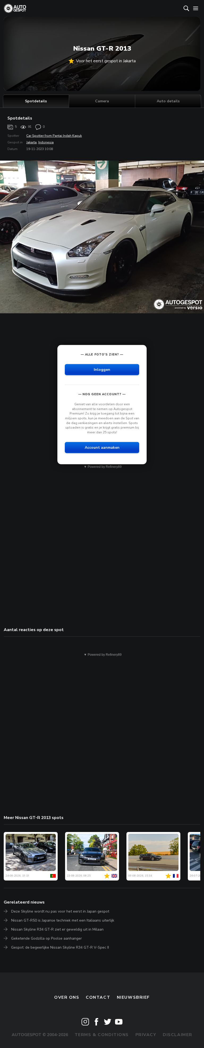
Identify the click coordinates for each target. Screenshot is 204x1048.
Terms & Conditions (102, 1035)
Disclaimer (177, 1035)
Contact (98, 997)
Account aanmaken (102, 447)
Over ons (66, 997)
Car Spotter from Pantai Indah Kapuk (54, 136)
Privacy (145, 1035)
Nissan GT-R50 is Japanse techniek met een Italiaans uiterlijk (62, 920)
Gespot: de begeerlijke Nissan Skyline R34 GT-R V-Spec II (60, 947)
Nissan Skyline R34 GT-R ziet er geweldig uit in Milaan (57, 929)
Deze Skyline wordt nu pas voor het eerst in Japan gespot (60, 911)
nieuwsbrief (133, 997)
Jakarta (31, 142)
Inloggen (102, 369)
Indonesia (46, 142)
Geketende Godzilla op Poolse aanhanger (46, 938)
